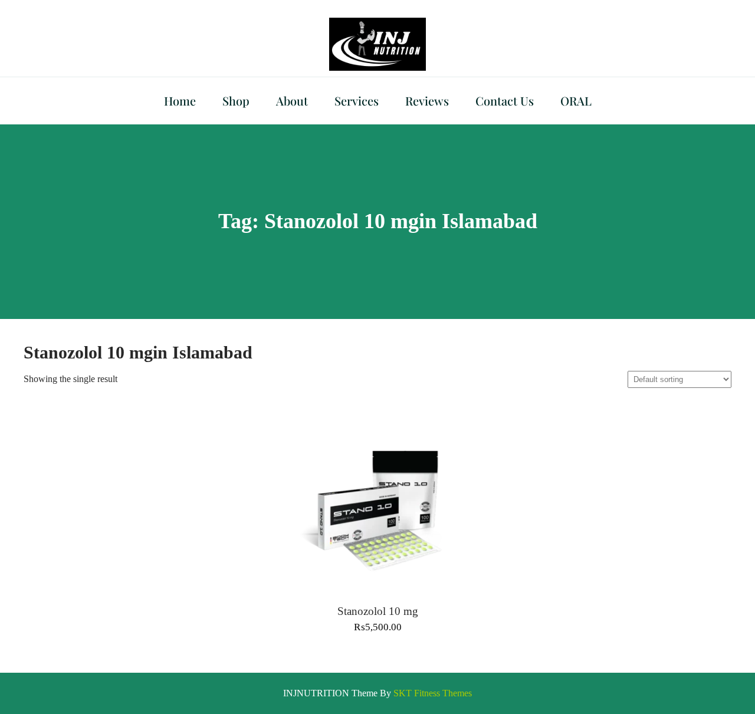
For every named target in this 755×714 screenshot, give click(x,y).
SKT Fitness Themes (432, 693)
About (292, 100)
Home (180, 100)
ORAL (576, 100)
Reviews (427, 100)
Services (356, 100)
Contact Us (504, 100)
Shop (236, 100)
